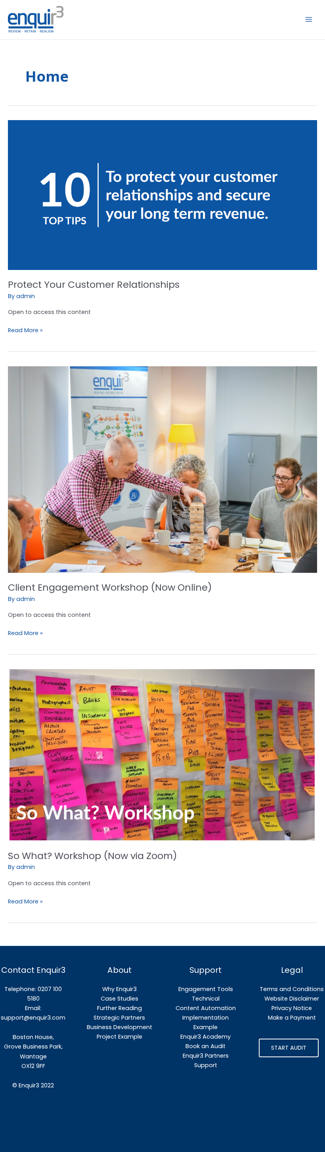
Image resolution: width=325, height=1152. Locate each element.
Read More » (25, 329)
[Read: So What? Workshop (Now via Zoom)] (162, 755)
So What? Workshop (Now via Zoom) (92, 855)
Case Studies (119, 999)
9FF (40, 1066)
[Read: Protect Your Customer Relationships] (162, 195)
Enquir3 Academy (205, 1037)
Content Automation (206, 1008)
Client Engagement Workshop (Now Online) (110, 587)
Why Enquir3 (119, 989)
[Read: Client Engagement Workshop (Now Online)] (162, 469)
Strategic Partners (119, 1018)
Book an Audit (205, 1046)
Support (205, 1065)
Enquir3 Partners (206, 1056)
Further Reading (119, 1008)
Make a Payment (292, 1018)
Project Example (119, 1037)
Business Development (119, 1027)
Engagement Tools (205, 989)
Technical (206, 999)
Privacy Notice (291, 1008)
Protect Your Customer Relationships (94, 284)
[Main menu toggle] (308, 19)
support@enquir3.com (33, 1018)
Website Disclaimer (291, 999)
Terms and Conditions (292, 989)
